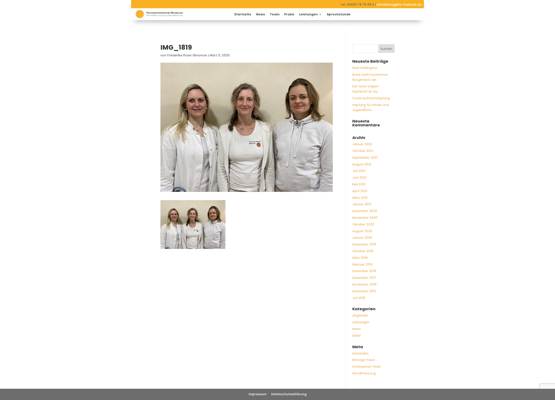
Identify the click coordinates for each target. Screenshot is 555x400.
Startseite (242, 14)
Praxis (289, 14)
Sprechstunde (339, 14)
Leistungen (308, 14)
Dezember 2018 (364, 271)
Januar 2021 (361, 204)
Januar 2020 (362, 237)
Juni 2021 (359, 177)
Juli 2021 (358, 171)
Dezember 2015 (364, 291)
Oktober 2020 (363, 224)
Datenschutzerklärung (289, 394)
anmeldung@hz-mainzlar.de (399, 4)
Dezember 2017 (364, 278)
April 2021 (359, 191)
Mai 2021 (359, 184)
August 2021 (361, 164)
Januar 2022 (362, 144)
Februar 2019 (362, 264)
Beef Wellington (364, 68)
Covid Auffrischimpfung (371, 98)
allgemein (360, 315)
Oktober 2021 (362, 151)
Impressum (257, 394)
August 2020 (362, 231)
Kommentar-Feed (366, 366)
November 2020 (364, 218)
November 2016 (364, 284)
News (260, 14)
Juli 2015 (358, 298)
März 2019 (360, 258)
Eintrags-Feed (363, 360)
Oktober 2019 (362, 251)
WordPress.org (364, 373)
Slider (356, 335)
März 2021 (360, 198)
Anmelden (360, 353)
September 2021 (365, 157)
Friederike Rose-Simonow (187, 55)
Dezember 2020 (364, 211)
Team (274, 14)
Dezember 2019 (364, 244)
